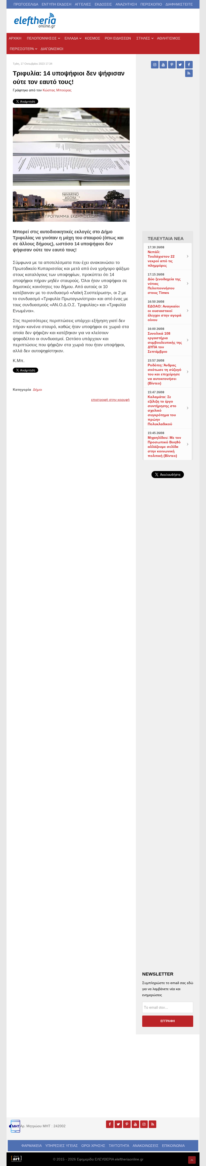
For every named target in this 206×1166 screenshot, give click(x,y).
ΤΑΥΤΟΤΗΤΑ (119, 1146)
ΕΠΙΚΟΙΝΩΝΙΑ (173, 1146)
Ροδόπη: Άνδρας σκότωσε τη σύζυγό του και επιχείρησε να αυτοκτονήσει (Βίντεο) (164, 374)
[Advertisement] (167, 641)
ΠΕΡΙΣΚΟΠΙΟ (151, 4)
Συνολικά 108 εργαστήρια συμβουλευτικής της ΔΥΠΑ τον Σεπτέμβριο (165, 342)
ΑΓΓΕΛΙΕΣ (83, 4)
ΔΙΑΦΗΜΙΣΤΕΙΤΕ (179, 4)
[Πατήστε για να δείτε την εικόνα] (71, 146)
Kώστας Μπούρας (57, 90)
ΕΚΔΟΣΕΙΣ (103, 4)
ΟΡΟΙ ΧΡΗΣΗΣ (93, 1146)
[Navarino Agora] (71, 205)
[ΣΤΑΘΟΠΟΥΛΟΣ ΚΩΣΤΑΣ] (16, 1158)
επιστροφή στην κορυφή (110, 400)
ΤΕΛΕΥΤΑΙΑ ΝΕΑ (166, 238)
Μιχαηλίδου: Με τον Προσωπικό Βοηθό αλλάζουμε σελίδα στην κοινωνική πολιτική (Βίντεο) (164, 447)
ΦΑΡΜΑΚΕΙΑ (31, 1146)
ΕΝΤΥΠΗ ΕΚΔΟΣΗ (56, 4)
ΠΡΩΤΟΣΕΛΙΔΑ (26, 4)
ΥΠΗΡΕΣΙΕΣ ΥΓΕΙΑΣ (61, 1146)
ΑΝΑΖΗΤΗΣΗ (126, 4)
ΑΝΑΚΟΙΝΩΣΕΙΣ (146, 1146)
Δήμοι (37, 389)
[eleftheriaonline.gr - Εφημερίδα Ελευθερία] (35, 20)
